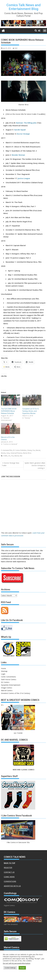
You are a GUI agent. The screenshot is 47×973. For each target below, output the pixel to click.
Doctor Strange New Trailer (10, 464)
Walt (15, 48)
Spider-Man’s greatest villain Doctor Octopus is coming (35, 465)
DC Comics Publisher (19, 450)
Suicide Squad (20, 129)
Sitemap (4, 671)
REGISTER (8, 867)
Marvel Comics (6, 690)
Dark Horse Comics (8, 679)
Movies (3, 453)
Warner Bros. (27, 453)
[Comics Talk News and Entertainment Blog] (3, 30)
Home (3, 668)
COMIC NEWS (9, 877)
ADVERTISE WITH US (12, 886)
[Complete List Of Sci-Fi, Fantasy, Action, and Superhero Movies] (31, 400)
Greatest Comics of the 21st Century (15, 693)
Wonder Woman (18, 155)
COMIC (5, 456)
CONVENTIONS (10, 881)
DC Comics (5, 682)
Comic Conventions (8, 676)
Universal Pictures (16, 453)
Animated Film (7, 450)
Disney (29, 450)
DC (9, 456)
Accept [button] (22, 968)
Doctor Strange (23, 134)
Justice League (24, 178)
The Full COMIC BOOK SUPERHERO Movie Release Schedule (8, 411)
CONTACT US (9, 872)
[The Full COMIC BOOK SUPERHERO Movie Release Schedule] (10, 400)
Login (3, 674)
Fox (34, 450)
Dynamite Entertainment (10, 685)
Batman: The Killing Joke (26, 123)
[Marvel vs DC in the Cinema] (10, 428)
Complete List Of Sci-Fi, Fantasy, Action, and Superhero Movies (30, 411)
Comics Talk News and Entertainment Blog (24, 7)
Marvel (38, 450)
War (21, 456)
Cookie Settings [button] (10, 968)
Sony (8, 453)
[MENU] (44, 30)
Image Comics (6, 688)
